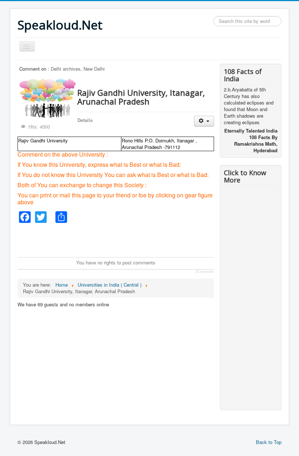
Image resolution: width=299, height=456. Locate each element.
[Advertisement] (150, 239)
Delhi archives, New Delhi (78, 68)
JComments (204, 272)
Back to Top (268, 442)
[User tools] (204, 121)
